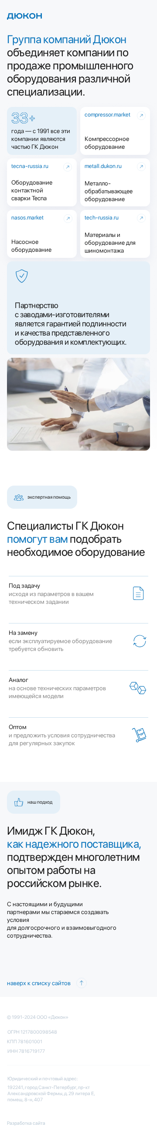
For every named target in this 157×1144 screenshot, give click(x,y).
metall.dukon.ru (103, 166)
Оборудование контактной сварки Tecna (31, 190)
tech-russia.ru (102, 217)
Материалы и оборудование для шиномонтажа (110, 242)
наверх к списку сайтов (39, 983)
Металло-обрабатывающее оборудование (109, 191)
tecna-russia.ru (29, 166)
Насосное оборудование (31, 245)
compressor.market (107, 114)
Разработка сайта (26, 1123)
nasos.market (27, 217)
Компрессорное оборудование (107, 142)
